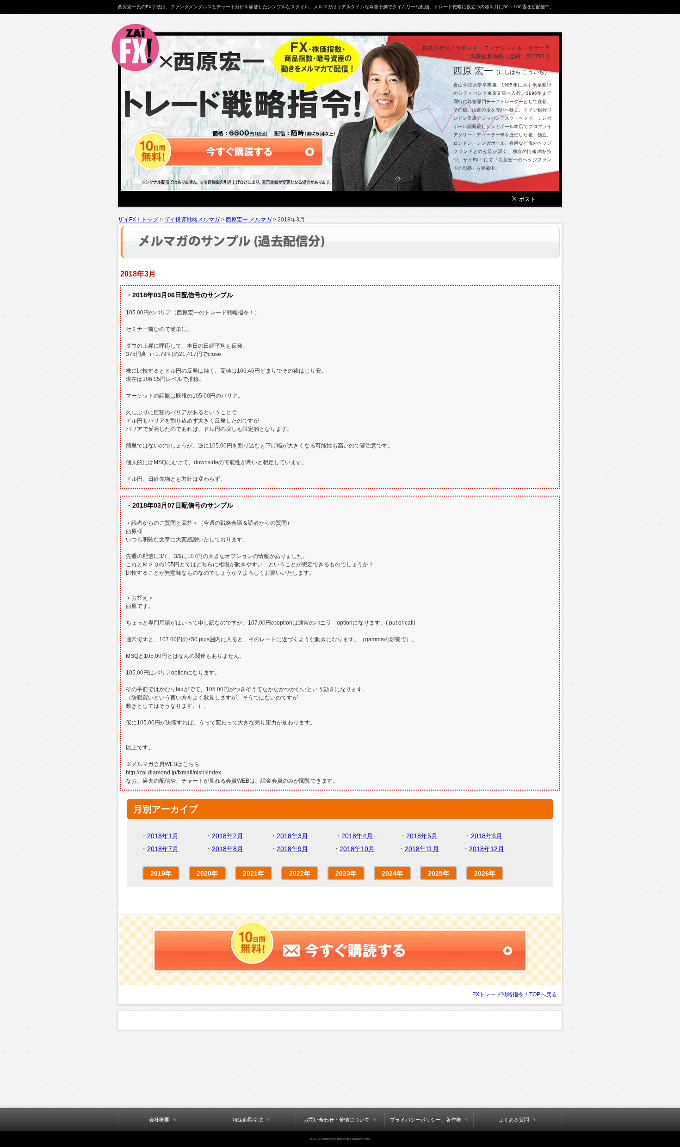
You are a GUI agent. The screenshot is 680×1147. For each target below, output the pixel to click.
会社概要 (159, 1119)
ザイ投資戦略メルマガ (192, 219)
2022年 (299, 873)
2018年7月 (163, 849)
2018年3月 (292, 836)
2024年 (392, 873)
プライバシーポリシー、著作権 (425, 1119)
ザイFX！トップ (138, 219)
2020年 (207, 873)
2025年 (438, 873)
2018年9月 (292, 849)
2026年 (484, 873)
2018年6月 (486, 836)
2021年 (253, 873)
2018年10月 (357, 849)
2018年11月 (422, 849)
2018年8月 (227, 849)
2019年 (161, 873)
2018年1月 (163, 836)
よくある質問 (514, 1119)
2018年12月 (486, 849)
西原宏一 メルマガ (249, 219)
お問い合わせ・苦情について (336, 1119)
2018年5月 (422, 836)
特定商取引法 (248, 1119)
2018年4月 (357, 836)
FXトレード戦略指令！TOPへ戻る (514, 994)
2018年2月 (227, 836)
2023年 (346, 873)
